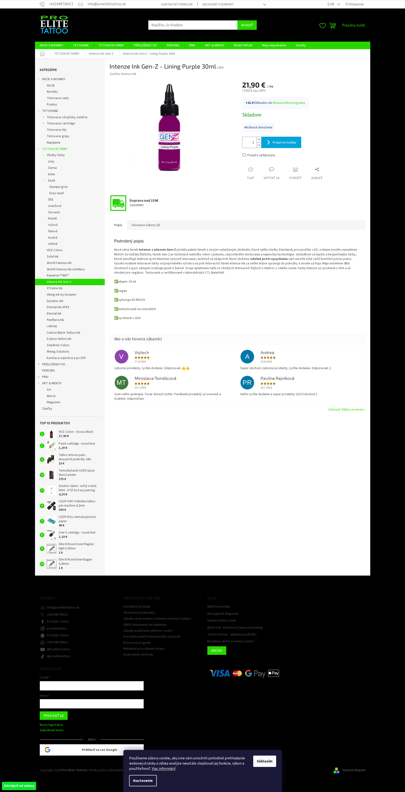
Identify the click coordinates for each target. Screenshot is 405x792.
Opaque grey (58, 186)
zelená (52, 243)
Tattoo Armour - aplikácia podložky (232, 634)
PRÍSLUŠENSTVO (53, 364)
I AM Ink (52, 326)
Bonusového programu (289, 103)
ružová (53, 225)
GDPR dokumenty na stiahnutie (145, 624)
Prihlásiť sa (54, 715)
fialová (52, 231)
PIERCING (48, 370)
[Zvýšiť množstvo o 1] (259, 139)
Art (49, 389)
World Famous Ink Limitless (66, 269)
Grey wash (56, 193)
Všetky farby (56, 155)
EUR (331, 4)
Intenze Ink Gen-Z (59, 282)
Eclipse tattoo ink (59, 339)
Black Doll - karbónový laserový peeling (235, 628)
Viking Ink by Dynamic (62, 294)
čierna (52, 168)
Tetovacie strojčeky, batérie (67, 117)
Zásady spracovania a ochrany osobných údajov (157, 618)
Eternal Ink (54, 313)
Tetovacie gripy (58, 136)
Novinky (52, 91)
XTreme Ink (55, 288)
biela (51, 174)
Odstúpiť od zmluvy (19, 785)
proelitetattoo (57, 628)
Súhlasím (265, 761)
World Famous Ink (59, 263)
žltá (50, 199)
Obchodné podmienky (218, 4)
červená (54, 212)
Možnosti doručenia (258, 127)
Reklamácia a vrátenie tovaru (143, 648)
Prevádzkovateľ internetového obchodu (151, 636)
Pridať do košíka (284, 142)
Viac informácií (163, 768)
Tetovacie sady (58, 98)
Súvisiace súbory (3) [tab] (146, 225)
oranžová (54, 206)
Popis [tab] (118, 225)
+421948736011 (57, 614)
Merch (51, 396)
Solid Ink (53, 256)
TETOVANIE (50, 111)
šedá (51, 180)
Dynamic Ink (55, 301)
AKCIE (51, 85)
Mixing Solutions (58, 351)
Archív (216, 650)
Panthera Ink (55, 320)
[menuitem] (51, 45)
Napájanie (54, 142)
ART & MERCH (51, 383)
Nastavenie (143, 780)
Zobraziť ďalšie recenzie (345, 409)
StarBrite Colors (58, 345)
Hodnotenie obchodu (138, 654)
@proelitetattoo (58, 656)
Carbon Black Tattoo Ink (63, 332)
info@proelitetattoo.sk (63, 607)
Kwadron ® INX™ (58, 275)
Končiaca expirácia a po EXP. (66, 358)
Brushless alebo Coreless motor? (230, 641)
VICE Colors (55, 250)
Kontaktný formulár (177, 4)
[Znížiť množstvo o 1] (259, 145)
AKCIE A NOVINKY (53, 79)
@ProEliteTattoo (58, 649)
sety (51, 161)
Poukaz (52, 104)
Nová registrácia (51, 725)
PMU (45, 377)
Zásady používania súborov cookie (148, 630)
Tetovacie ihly (57, 129)
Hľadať (247, 25)
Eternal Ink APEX (58, 307)
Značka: (122, 74)
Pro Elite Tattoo (58, 621)
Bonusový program (136, 642)
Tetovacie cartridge (61, 123)
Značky (47, 408)
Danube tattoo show (221, 620)
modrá (52, 237)
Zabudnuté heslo (52, 730)
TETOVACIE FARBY (55, 149)
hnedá (52, 218)
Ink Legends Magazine (223, 614)
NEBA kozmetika (218, 606)
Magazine (53, 402)
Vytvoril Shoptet (354, 770)
